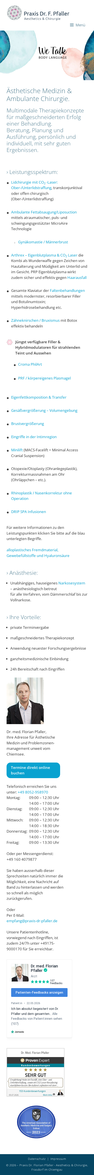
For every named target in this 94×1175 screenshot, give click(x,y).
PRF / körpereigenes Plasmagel (44, 378)
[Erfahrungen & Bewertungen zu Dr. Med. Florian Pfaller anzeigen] (35, 1095)
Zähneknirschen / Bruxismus (35, 320)
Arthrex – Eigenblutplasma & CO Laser (44, 255)
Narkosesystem (71, 583)
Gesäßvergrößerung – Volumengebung (44, 410)
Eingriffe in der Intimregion (34, 436)
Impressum (58, 1159)
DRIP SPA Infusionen (28, 511)
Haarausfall (77, 277)
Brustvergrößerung (27, 423)
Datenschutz (36, 1159)
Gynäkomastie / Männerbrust (43, 241)
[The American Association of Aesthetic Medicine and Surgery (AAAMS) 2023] (36, 1136)
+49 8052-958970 (33, 792)
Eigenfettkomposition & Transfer (38, 397)
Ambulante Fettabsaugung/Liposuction (44, 212)
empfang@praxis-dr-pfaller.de (32, 920)
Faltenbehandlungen (67, 290)
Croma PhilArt (30, 364)
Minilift (17, 449)
